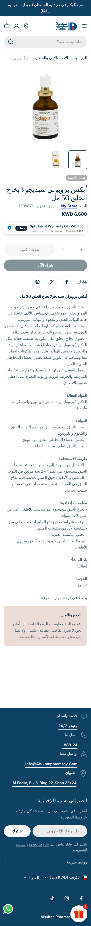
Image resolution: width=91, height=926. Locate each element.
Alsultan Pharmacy (57, 917)
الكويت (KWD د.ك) (65, 877)
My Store (69, 206)
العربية (33, 878)
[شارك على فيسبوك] (67, 282)
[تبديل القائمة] (84, 26)
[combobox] (45, 42)
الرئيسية (80, 57)
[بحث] (11, 42)
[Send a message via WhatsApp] (8, 909)
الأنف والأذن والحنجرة (51, 57)
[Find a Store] (26, 26)
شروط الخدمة (39, 844)
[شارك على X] (52, 282)
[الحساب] (16, 26)
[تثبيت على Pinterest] (37, 282)
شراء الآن (45, 265)
